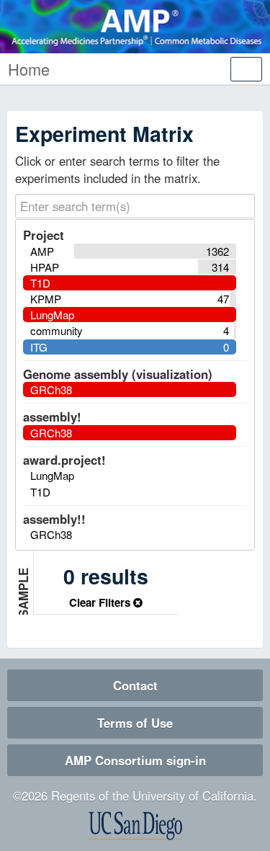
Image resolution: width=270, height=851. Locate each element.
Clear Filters (101, 602)
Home (29, 69)
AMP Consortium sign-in (135, 760)
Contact (135, 685)
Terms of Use (135, 722)
